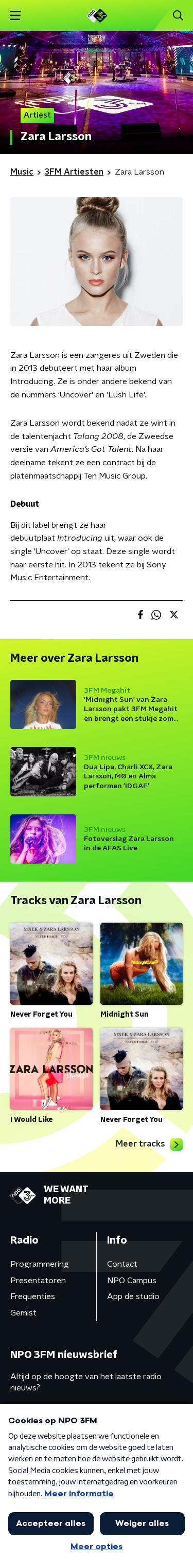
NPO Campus (131, 1280)
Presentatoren (38, 1280)
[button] (15, 15)
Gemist (23, 1313)
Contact (122, 1264)
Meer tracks (140, 1144)
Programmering (39, 1264)
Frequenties (32, 1296)
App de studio (133, 1296)
